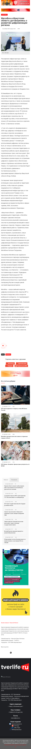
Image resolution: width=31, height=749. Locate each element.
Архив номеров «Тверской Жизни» (9, 622)
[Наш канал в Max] (11, 653)
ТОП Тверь (16, 725)
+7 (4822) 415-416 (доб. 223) (15, 712)
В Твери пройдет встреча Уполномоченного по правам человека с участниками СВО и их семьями (15, 541)
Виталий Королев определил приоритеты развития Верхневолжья (13, 532)
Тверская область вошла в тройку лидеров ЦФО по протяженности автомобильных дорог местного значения (14, 487)
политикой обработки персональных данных (15, 744)
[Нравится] (3, 346)
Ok (15, 746)
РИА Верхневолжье (16, 729)
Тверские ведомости (16, 724)
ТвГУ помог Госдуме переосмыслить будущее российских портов (14, 504)
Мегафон (8, 354)
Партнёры (4, 14)
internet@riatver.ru (15, 718)
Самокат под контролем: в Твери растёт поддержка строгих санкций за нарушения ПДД (14, 513)
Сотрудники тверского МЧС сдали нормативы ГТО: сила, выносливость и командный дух (15, 496)
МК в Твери (17, 727)
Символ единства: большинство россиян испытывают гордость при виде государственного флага (13, 523)
